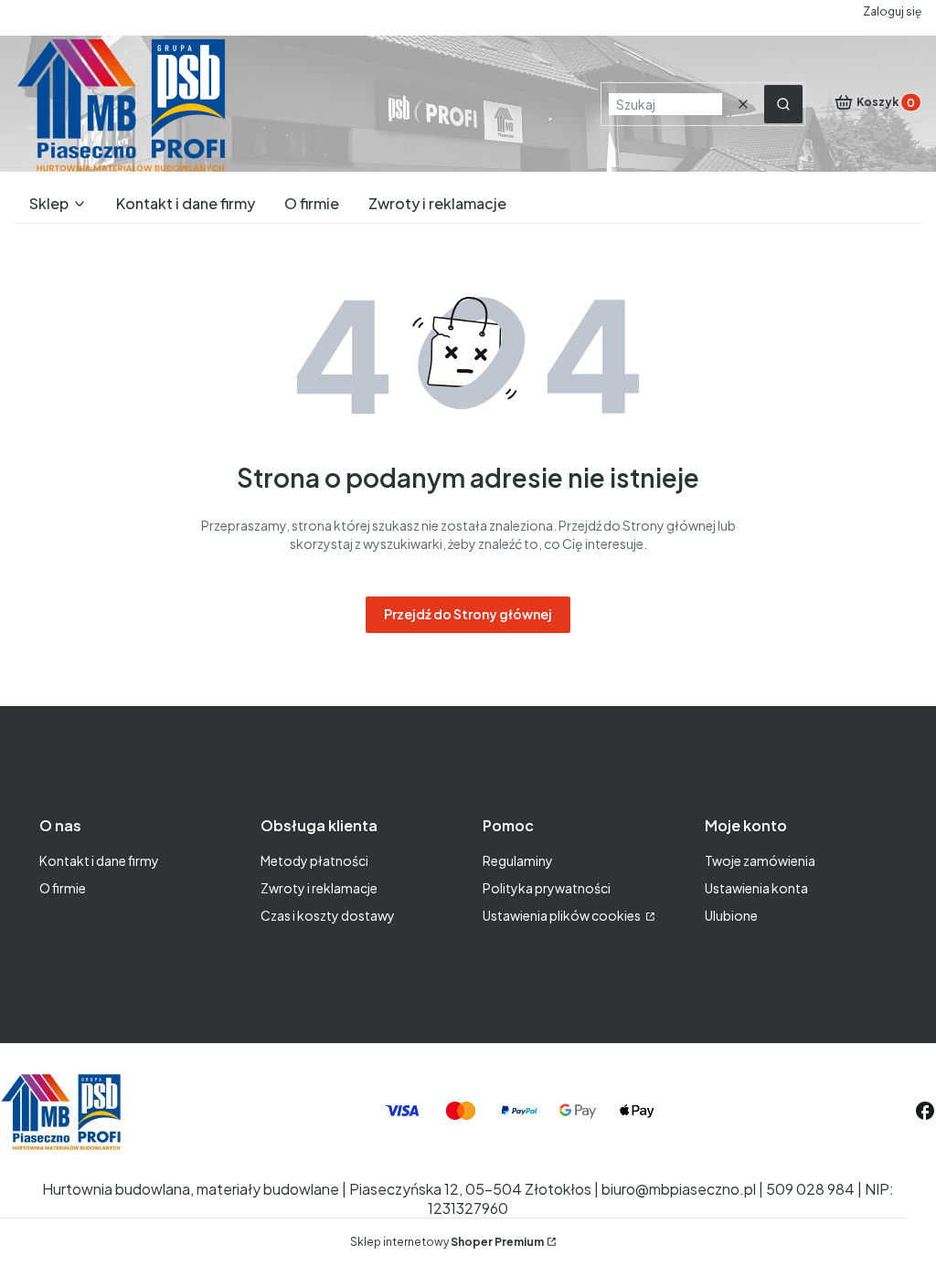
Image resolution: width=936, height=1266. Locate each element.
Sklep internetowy (447, 1242)
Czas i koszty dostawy (328, 915)
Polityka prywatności (547, 888)
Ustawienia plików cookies (563, 915)
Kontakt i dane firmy (99, 860)
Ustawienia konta (756, 888)
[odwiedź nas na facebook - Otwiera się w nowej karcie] (925, 1111)
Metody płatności (314, 860)
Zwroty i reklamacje (319, 888)
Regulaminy (518, 860)
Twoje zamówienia (760, 860)
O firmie (62, 888)
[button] (783, 104)
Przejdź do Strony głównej (468, 614)
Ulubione (731, 915)
